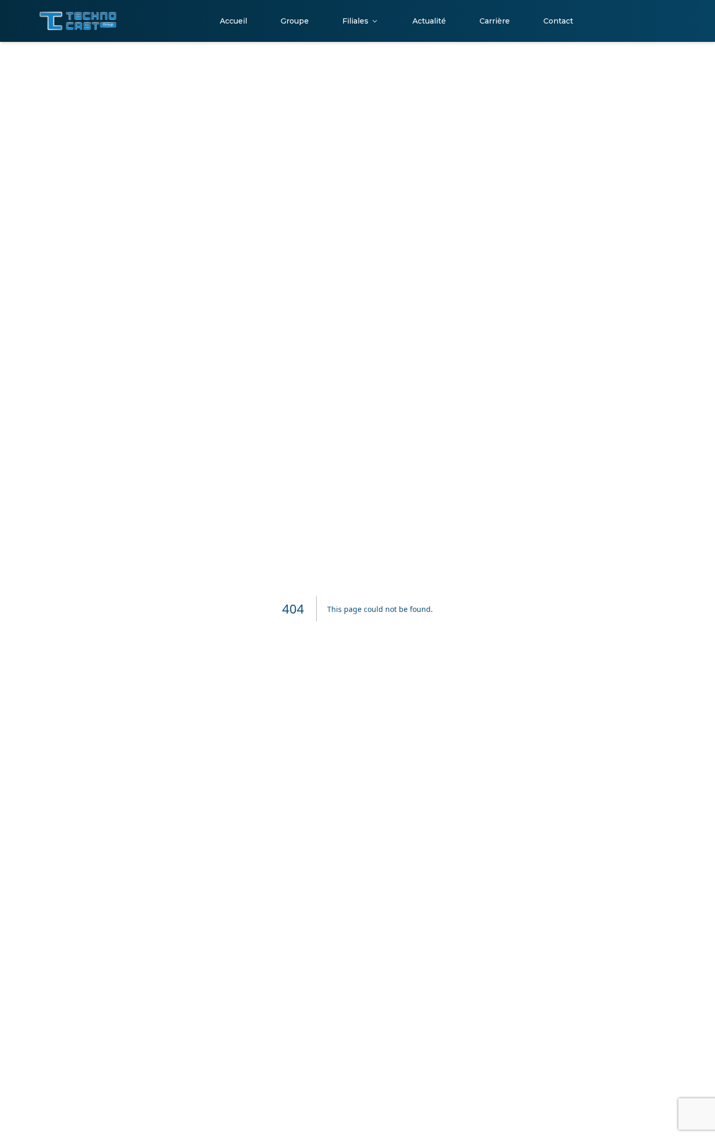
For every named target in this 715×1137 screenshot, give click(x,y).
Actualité (429, 21)
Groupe (295, 21)
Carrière (494, 21)
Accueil (233, 21)
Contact (558, 21)
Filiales (355, 21)
